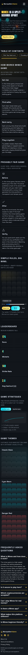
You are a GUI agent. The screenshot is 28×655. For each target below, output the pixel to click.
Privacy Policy (5, 644)
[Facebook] (5, 635)
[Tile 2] (9, 274)
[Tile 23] (14, 294)
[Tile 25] (24, 294)
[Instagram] (8, 635)
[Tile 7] (9, 279)
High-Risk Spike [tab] (16, 409)
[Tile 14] (19, 284)
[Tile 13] (14, 284)
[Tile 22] (9, 294)
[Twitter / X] (2, 635)
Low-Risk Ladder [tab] (6, 409)
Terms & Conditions (7, 642)
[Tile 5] (24, 274)
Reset (23, 308)
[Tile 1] (4, 274)
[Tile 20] (24, 289)
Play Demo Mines (8, 37)
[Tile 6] (4, 279)
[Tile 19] (19, 289)
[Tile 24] (19, 294)
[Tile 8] (14, 279)
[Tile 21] (4, 294)
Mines (3, 304)
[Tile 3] (14, 274)
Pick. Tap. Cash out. (9, 55)
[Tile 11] (4, 284)
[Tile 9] (19, 279)
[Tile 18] (14, 289)
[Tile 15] (24, 284)
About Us (4, 639)
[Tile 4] (19, 274)
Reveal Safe (6, 308)
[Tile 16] (4, 289)
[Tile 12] (9, 284)
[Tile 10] (24, 279)
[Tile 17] (9, 289)
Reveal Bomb (15, 308)
